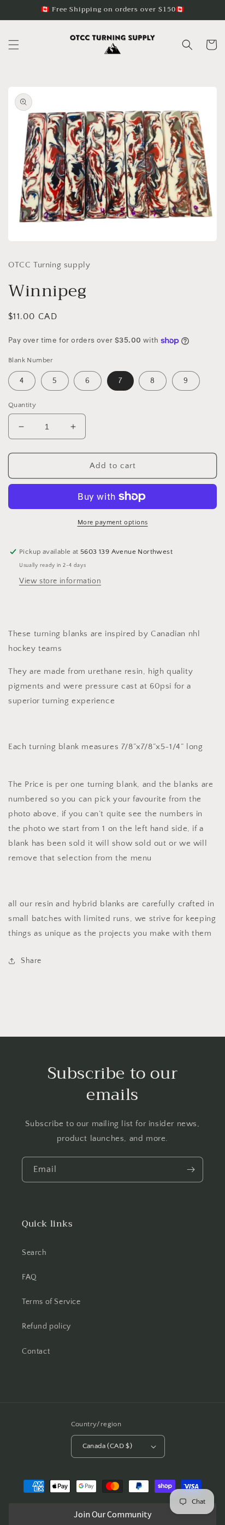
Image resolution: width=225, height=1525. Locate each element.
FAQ (29, 1277)
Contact (36, 1351)
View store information (60, 581)
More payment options (113, 522)
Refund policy (46, 1326)
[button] (14, 45)
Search (34, 1252)
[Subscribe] (191, 1169)
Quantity (22, 405)
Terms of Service (51, 1301)
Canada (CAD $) (107, 1446)
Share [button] (31, 960)
